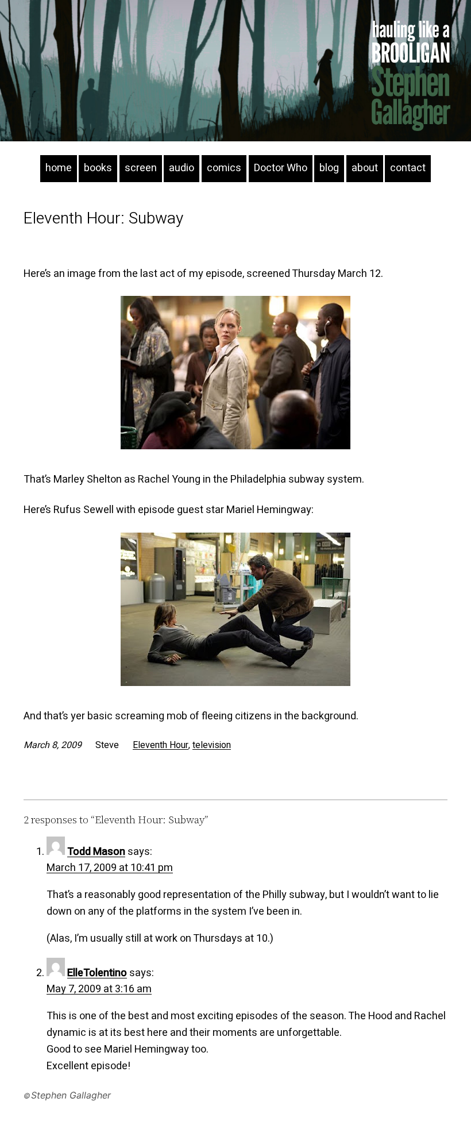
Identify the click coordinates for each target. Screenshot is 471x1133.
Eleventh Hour (160, 745)
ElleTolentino (97, 973)
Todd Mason (96, 852)
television (211, 745)
